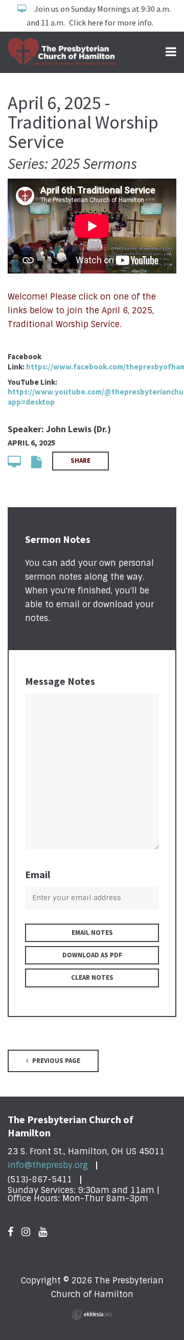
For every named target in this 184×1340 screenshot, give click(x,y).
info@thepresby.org (48, 1165)
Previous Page (55, 1060)
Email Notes (92, 932)
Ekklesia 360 (92, 1314)
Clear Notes (92, 977)
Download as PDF (92, 955)
